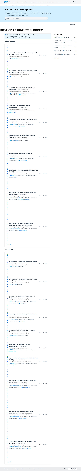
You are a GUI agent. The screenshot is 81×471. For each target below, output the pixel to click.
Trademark (30, 468)
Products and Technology (22, 1)
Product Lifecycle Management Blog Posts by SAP (19, 56)
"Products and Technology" (13, 36)
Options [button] (72, 24)
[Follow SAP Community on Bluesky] (71, 468)
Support (35, 468)
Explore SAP (68, 1)
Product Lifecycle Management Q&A (16, 156)
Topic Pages (58, 1)
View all (9, 244)
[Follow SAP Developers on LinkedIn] (75, 468)
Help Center (51, 1)
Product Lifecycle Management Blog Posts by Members (20, 173)
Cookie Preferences (42, 468)
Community (12, 1)
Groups (30, 1)
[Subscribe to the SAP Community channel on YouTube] (73, 468)
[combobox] (31, 18)
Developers (35, 1)
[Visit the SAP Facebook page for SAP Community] (68, 468)
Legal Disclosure (23, 468)
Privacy (5, 468)
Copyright (17, 468)
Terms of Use (11, 468)
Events (46, 1)
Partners (41, 1)
